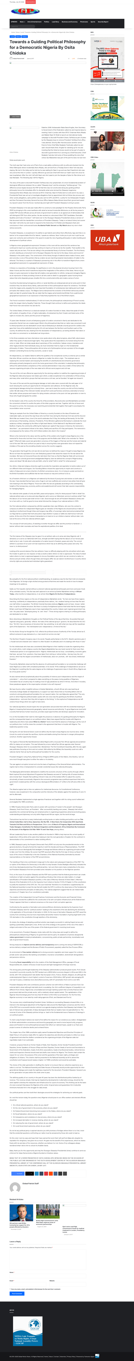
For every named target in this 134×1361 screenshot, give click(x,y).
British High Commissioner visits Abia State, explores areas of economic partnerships (47, 1222)
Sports (93, 22)
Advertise (63, 1356)
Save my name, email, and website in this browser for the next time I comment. (36, 1289)
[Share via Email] (60, 1174)
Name (12, 1272)
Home (13, 32)
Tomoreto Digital (89, 1356)
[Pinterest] (46, 1174)
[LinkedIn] (37, 1174)
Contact (56, 1356)
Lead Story (55, 22)
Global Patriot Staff (18, 58)
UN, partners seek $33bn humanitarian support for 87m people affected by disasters (20, 1225)
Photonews (84, 22)
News (22, 22)
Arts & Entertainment (34, 22)
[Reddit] (51, 1174)
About (51, 1356)
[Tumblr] (41, 1174)
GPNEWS (14, 22)
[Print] (65, 1174)
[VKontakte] (55, 1174)
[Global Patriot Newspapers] (25, 11)
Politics (46, 22)
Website (52, 1281)
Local (22, 32)
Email (12, 1281)
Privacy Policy (71, 1356)
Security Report (103, 22)
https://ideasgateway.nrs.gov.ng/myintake (104, 84)
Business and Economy (69, 22)
